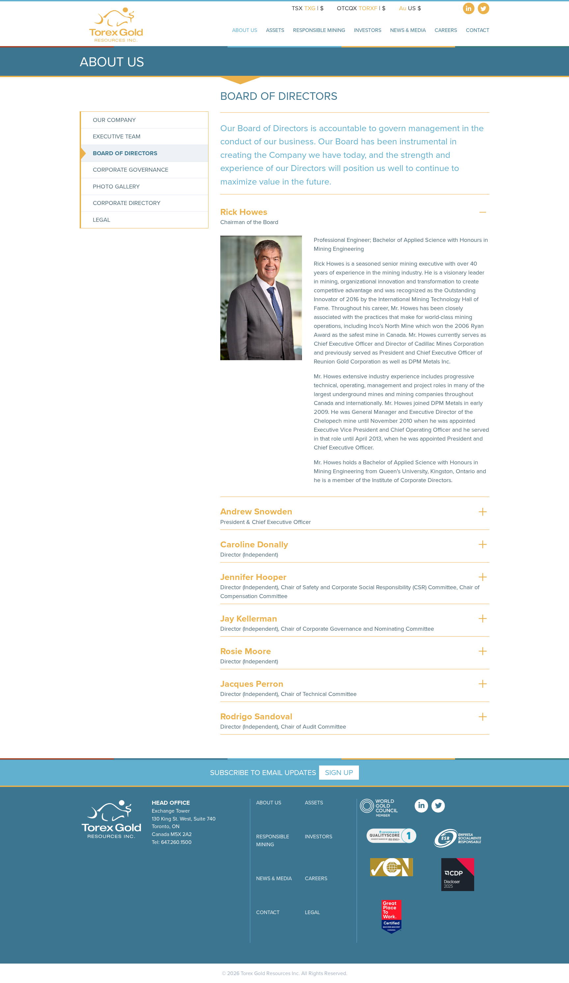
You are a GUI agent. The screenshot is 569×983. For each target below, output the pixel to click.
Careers (446, 30)
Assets (314, 802)
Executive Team (117, 136)
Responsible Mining (272, 840)
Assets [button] (275, 30)
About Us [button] (244, 30)
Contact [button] (477, 30)
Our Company (114, 120)
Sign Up (339, 772)
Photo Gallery (116, 186)
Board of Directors (125, 153)
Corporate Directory (126, 203)
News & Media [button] (408, 30)
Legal (101, 220)
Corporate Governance (130, 169)
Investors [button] (367, 30)
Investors (318, 836)
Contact (268, 912)
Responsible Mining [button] (319, 30)
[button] (354, 212)
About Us (268, 802)
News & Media (274, 878)
